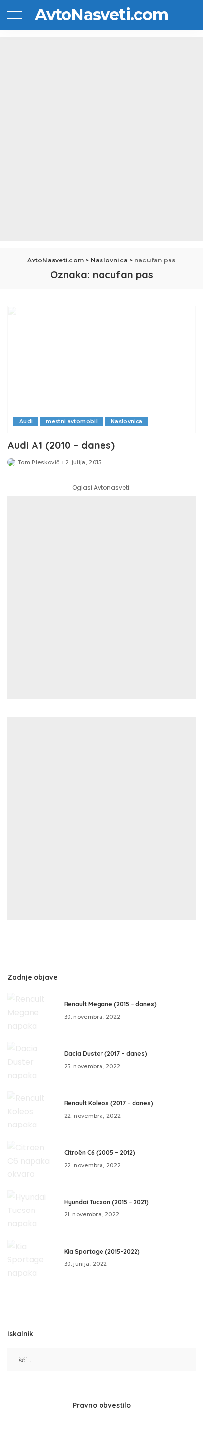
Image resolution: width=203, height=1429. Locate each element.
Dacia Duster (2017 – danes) (105, 1053)
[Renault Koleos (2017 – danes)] (32, 1109)
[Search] (188, 15)
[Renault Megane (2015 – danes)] (32, 1011)
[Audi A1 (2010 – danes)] (101, 369)
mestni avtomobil (72, 421)
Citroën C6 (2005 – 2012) (99, 1152)
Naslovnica (126, 421)
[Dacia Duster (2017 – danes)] (32, 1060)
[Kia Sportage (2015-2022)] (32, 1258)
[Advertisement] (101, 139)
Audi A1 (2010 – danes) (61, 445)
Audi (26, 421)
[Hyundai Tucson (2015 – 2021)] (32, 1208)
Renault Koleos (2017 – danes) (108, 1103)
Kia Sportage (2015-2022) (102, 1251)
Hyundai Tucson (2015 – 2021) (106, 1202)
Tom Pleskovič (38, 462)
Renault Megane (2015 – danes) (110, 1004)
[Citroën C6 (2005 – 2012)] (32, 1159)
